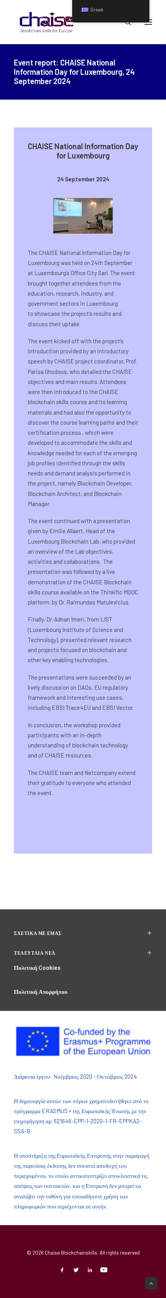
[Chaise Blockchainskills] (47, 22)
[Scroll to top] (151, 1282)
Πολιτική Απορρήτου (41, 991)
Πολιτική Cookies (37, 967)
